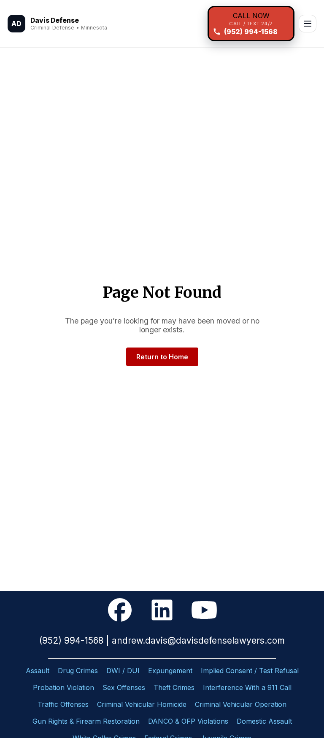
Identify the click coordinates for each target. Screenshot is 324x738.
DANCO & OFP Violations (188, 721)
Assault (37, 670)
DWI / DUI (123, 670)
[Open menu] (307, 23)
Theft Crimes (174, 687)
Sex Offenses (124, 687)
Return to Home (162, 357)
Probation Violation (63, 687)
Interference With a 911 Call (247, 687)
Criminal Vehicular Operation (240, 704)
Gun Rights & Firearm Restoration (86, 721)
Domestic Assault (264, 721)
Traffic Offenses (63, 704)
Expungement (170, 670)
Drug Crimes (78, 670)
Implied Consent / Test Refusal (250, 670)
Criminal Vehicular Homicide (141, 704)
